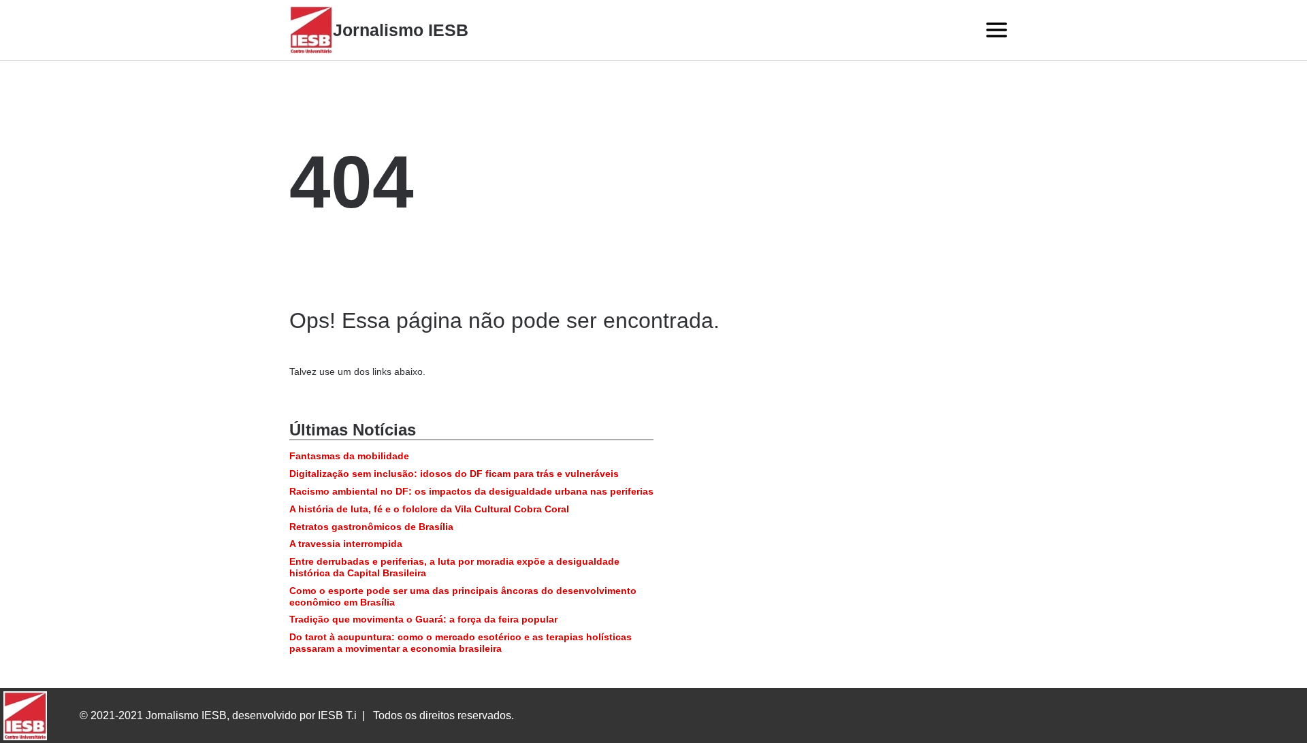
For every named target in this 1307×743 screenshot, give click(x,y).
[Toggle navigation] (996, 30)
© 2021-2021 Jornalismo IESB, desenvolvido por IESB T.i (218, 715)
